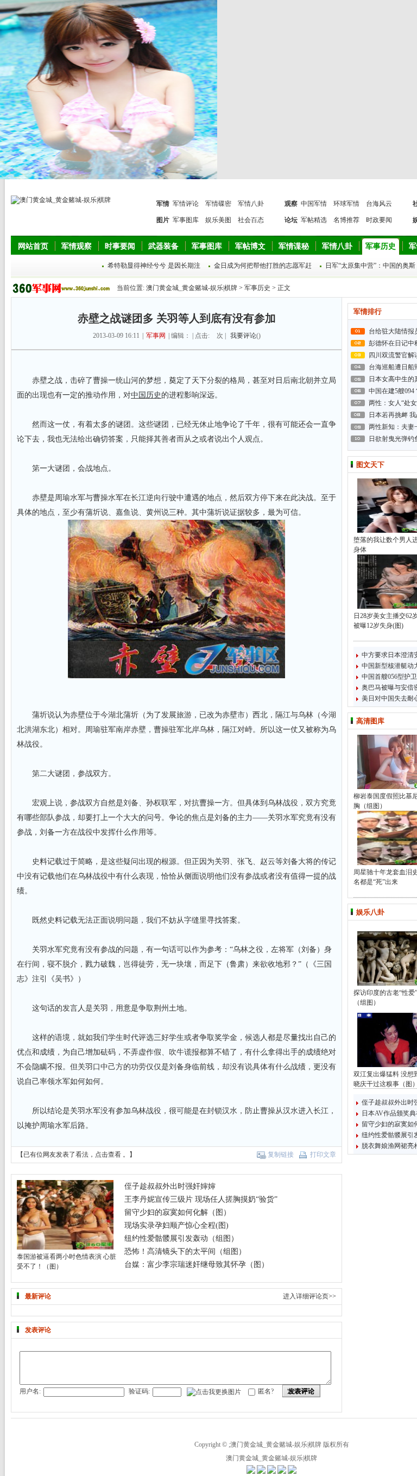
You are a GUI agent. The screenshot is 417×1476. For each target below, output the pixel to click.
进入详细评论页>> (309, 1296)
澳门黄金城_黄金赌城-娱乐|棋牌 (191, 288)
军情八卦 (251, 203)
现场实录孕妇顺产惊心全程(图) (176, 1225)
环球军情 (346, 203)
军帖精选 (314, 220)
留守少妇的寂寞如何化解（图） (177, 1212)
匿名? (266, 1391)
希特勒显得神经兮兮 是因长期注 (154, 265)
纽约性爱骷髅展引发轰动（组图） (181, 1238)
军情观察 (76, 246)
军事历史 (380, 246)
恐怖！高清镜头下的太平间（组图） (185, 1251)
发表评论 (301, 1391)
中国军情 (314, 203)
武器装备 (163, 246)
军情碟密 (218, 203)
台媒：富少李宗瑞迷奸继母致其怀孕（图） (196, 1264)
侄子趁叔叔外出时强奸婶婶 (170, 1186)
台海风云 (379, 203)
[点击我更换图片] (214, 1392)
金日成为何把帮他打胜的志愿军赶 (263, 265)
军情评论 (186, 203)
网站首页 (33, 246)
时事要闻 (120, 246)
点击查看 (108, 1154)
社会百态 (251, 220)
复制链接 (281, 1154)
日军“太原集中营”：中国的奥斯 (370, 265)
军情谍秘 (294, 246)
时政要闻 (379, 220)
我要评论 (243, 335)
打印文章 (323, 1154)
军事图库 (186, 220)
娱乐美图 (218, 220)
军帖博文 (250, 246)
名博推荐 (346, 220)
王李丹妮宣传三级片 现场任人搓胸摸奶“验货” (200, 1199)
